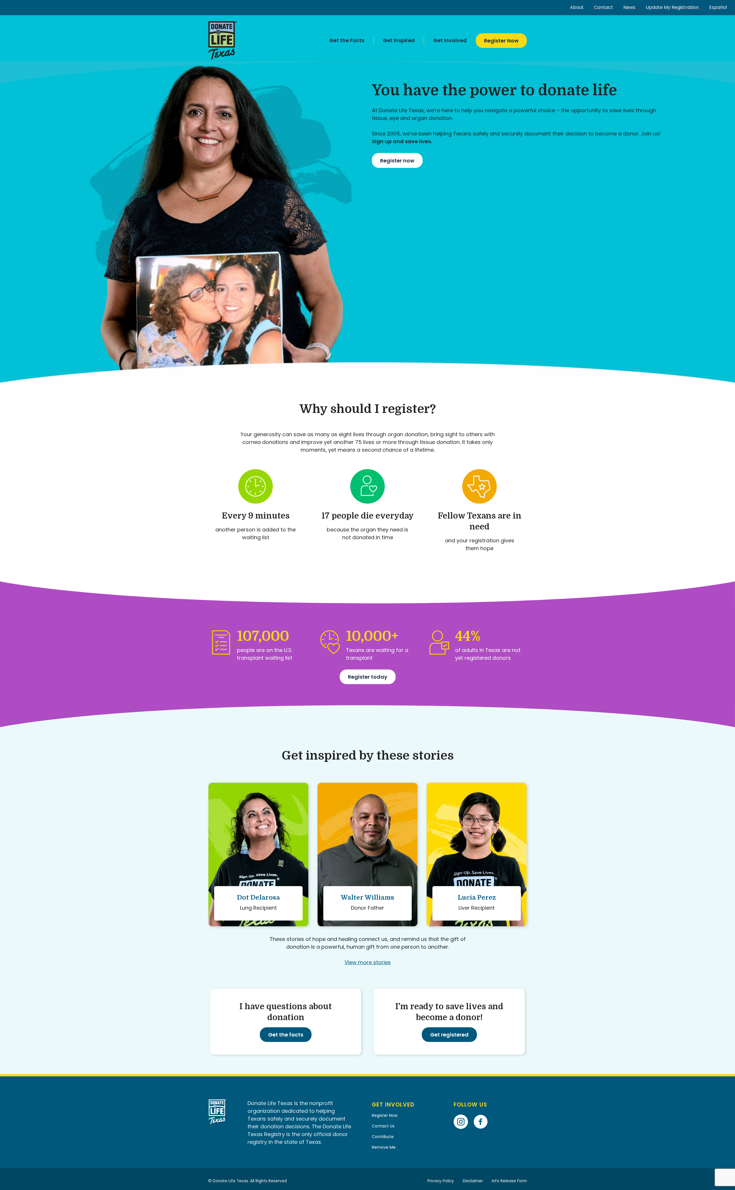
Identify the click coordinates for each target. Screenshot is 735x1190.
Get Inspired (399, 40)
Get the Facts (346, 40)
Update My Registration (672, 7)
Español (718, 7)
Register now (397, 160)
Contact (603, 7)
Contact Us (383, 1126)
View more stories (368, 962)
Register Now (501, 40)
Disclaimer (473, 1181)
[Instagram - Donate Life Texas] (463, 1113)
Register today (367, 676)
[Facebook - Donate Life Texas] (482, 1113)
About (577, 7)
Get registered (449, 1034)
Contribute (383, 1136)
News (629, 7)
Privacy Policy (441, 1181)
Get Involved (450, 40)
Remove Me (384, 1147)
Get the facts (285, 1034)
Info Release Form (509, 1181)
